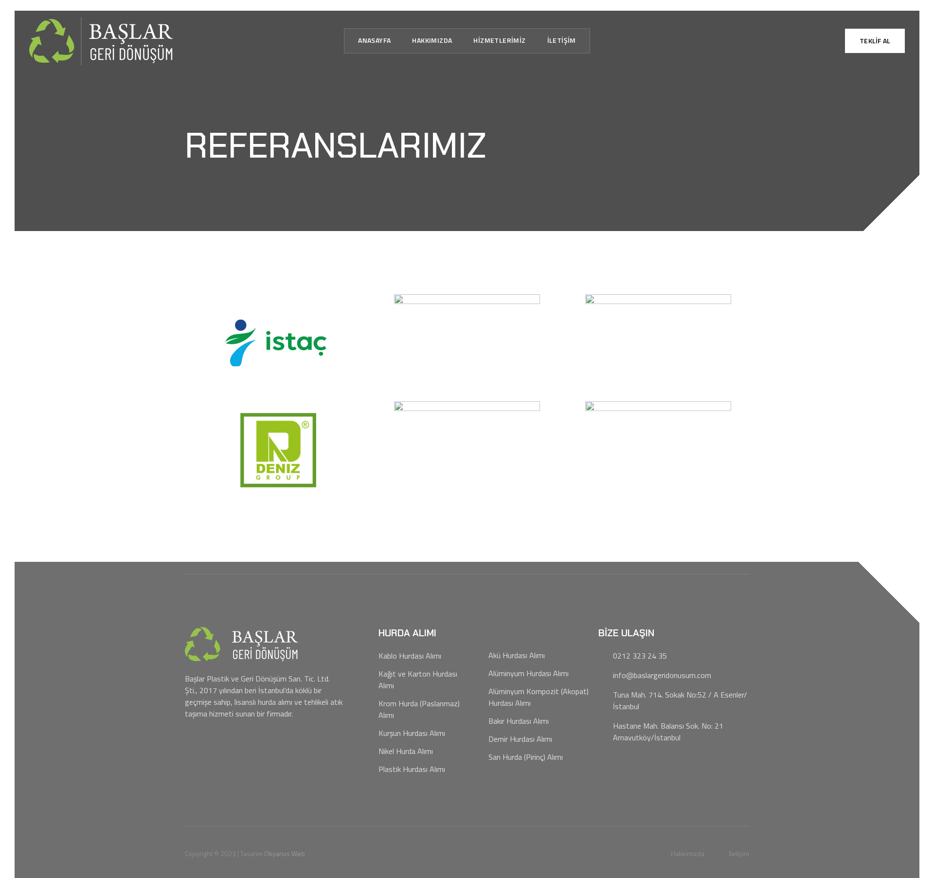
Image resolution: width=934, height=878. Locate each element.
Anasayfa (374, 40)
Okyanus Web (284, 853)
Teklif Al (875, 41)
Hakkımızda (432, 40)
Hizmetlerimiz (499, 40)
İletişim (561, 40)
